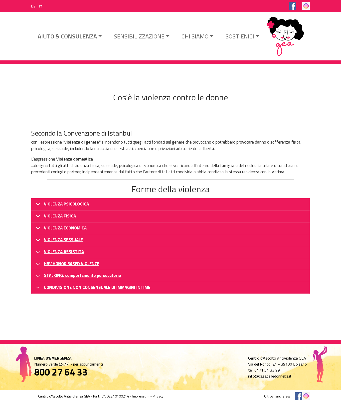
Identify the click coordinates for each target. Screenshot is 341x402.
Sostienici (239, 36)
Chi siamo (194, 36)
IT (40, 6)
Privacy (158, 396)
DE (33, 6)
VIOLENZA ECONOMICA (65, 228)
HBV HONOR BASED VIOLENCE (71, 263)
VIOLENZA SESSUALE (63, 239)
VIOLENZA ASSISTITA (64, 251)
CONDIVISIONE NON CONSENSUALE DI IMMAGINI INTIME (97, 287)
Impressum (141, 396)
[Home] (285, 36)
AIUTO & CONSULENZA (67, 36)
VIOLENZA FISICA (60, 216)
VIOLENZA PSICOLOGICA (66, 204)
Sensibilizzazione (139, 36)
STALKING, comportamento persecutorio (82, 275)
